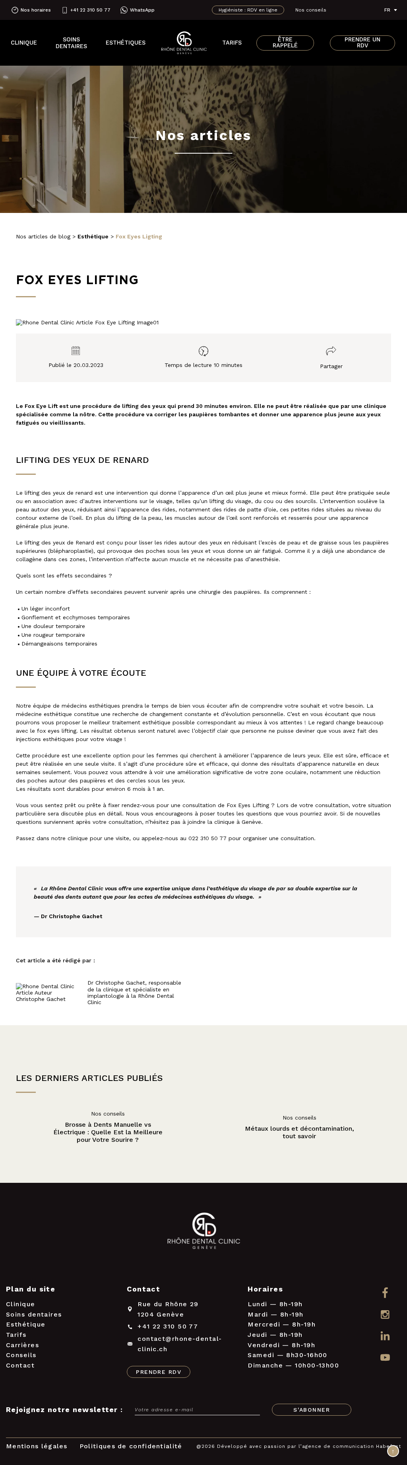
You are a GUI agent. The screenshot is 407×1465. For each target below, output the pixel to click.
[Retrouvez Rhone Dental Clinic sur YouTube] (385, 1358)
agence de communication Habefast (351, 1446)
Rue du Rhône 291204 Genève (168, 1309)
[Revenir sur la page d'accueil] (203, 1232)
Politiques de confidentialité (130, 1446)
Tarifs (232, 42)
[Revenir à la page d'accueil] (183, 43)
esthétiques (104, 705)
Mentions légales (37, 1446)
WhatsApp (142, 10)
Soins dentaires (71, 43)
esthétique (58, 714)
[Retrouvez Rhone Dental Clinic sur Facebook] (385, 1292)
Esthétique (26, 1324)
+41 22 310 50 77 (90, 10)
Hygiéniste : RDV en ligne (248, 10)
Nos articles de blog (43, 236)
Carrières (22, 1345)
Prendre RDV (158, 1372)
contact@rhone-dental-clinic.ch (180, 1344)
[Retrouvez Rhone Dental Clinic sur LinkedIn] (385, 1336)
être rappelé (285, 43)
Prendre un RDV (362, 43)
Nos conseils (310, 10)
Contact (20, 1365)
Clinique (24, 42)
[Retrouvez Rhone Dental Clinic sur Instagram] (385, 1314)
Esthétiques (125, 42)
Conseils (21, 1355)
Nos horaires (36, 10)
